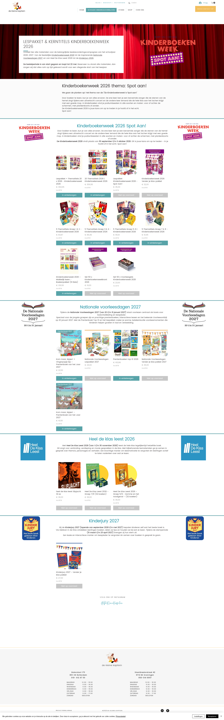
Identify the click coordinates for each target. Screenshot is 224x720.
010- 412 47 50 (78, 677)
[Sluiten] (221, 716)
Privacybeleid (121, 716)
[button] (213, 3)
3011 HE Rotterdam (78, 675)
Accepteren (212, 716)
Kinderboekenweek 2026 (63, 55)
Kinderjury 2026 (86, 58)
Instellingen (198, 716)
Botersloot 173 (78, 672)
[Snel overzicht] (69, 162)
